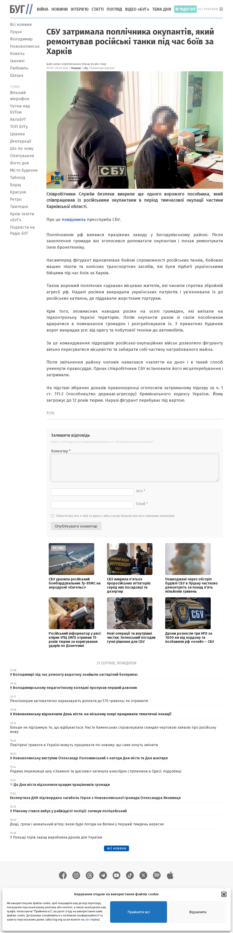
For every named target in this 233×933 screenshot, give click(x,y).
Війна (42, 9)
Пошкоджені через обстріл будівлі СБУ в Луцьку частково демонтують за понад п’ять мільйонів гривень (191, 585)
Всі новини (21, 24)
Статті (97, 9)
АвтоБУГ (18, 119)
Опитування (22, 155)
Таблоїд (17, 177)
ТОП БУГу (19, 126)
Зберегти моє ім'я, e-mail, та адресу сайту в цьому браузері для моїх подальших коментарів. (115, 515)
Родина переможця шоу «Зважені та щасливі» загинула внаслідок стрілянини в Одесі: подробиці (95, 771)
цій (87, 919)
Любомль (19, 68)
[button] (224, 894)
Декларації (20, 141)
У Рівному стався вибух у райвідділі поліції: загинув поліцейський (68, 811)
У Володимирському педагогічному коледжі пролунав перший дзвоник (73, 688)
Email (142, 504)
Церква (17, 133)
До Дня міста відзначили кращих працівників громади (62, 784)
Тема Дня (161, 9)
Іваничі (17, 60)
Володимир (21, 39)
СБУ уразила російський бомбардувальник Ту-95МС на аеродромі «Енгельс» (75, 583)
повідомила (74, 219)
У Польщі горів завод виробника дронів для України (56, 837)
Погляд (114, 9)
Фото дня (19, 163)
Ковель (17, 53)
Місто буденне (24, 170)
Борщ (15, 184)
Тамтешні (19, 206)
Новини (59, 9)
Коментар (61, 451)
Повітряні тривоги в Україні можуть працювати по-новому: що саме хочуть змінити (84, 745)
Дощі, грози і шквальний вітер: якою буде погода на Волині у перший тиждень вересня (87, 824)
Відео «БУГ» (137, 9)
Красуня (18, 192)
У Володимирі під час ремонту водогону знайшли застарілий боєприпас (74, 674)
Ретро (16, 199)
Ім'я (140, 491)
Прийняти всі (139, 912)
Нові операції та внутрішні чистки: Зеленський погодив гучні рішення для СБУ (131, 637)
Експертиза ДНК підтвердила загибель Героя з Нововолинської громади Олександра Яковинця (95, 798)
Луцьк (16, 31)
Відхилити (197, 912)
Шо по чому (21, 148)
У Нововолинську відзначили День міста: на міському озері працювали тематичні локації (90, 714)
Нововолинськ (25, 46)
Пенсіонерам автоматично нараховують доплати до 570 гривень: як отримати (79, 701)
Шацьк (16, 75)
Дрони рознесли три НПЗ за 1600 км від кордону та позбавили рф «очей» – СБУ (189, 637)
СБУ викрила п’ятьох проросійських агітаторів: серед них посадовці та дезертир (129, 585)
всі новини (116, 848)
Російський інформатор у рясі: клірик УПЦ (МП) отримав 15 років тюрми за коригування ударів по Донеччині (75, 639)
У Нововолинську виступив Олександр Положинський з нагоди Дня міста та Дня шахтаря (89, 758)
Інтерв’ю (80, 9)
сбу (86, 68)
